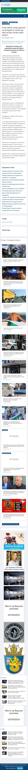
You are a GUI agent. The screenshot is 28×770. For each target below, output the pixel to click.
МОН (11, 222)
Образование (6, 24)
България (5, 22)
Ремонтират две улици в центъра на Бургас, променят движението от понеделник (12, 193)
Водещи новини (13, 22)
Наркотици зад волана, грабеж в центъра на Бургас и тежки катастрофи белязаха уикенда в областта (13, 354)
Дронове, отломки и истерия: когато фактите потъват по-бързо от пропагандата (12, 400)
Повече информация (11, 768)
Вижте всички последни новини (10, 524)
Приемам (20, 768)
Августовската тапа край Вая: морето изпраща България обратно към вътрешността (12, 306)
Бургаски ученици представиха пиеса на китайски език (13, 185)
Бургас (4, 245)
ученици (4, 222)
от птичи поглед (6, 1)
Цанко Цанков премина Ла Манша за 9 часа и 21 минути (13, 328)
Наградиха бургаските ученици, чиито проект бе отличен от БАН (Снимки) (12, 172)
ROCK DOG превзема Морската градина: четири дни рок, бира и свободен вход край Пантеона (13, 283)
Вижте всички (22, 243)
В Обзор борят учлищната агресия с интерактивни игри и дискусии (12, 209)
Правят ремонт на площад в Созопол (12, 201)
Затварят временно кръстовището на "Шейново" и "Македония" (12, 176)
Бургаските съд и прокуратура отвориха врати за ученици (13, 181)
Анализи (5, 476)
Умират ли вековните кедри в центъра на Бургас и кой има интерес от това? (13, 260)
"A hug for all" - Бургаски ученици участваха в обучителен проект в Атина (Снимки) (14, 198)
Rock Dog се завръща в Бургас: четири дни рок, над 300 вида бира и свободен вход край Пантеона (13, 516)
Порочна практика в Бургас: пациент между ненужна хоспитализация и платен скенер (13, 377)
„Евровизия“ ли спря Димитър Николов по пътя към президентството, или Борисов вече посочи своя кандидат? (14, 492)
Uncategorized (6, 499)
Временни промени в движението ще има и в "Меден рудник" (13, 205)
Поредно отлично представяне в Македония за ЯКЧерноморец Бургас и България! (12, 423)
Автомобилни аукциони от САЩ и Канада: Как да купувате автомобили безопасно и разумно (13, 446)
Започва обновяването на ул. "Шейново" (13, 188)
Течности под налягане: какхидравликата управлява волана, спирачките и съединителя (13, 469)
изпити (8, 222)
